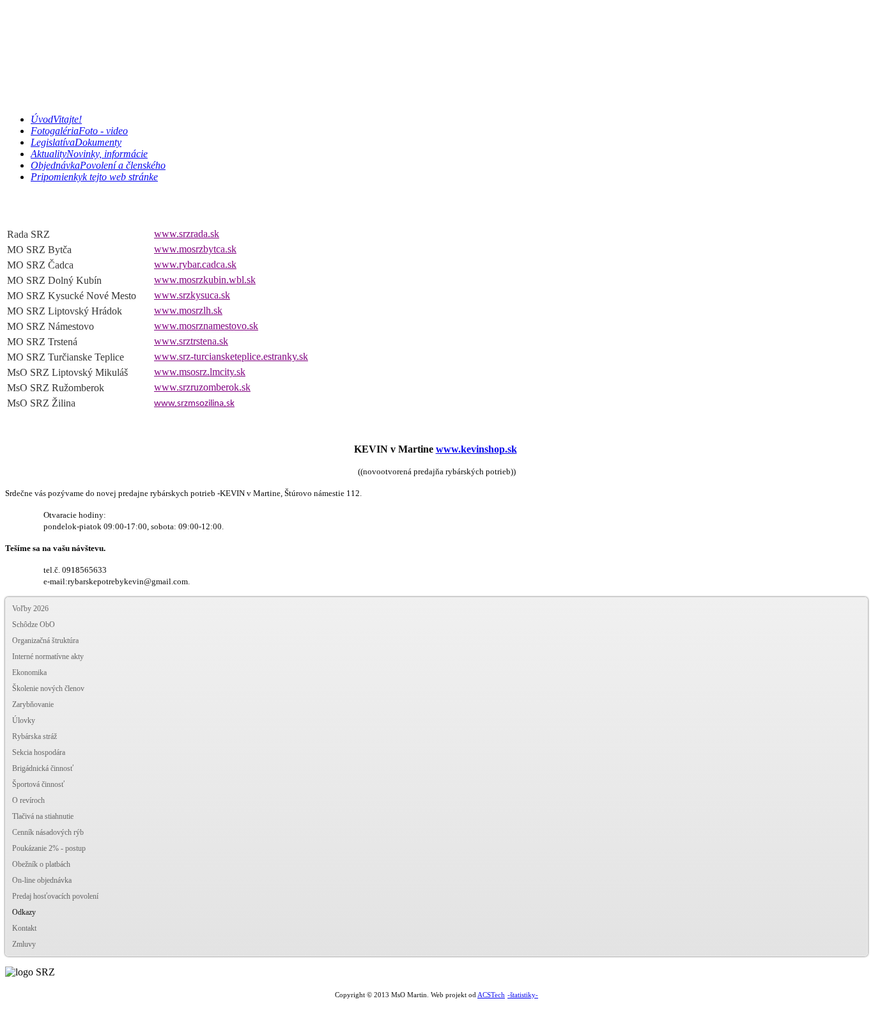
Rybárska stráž (34, 736)
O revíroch (28, 800)
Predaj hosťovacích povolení (55, 896)
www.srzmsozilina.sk (194, 403)
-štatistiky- (522, 994)
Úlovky (23, 720)
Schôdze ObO (33, 624)
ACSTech (491, 994)
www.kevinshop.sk (476, 449)
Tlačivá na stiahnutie (42, 816)
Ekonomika (29, 672)
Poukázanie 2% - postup (49, 848)
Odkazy (24, 912)
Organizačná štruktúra (45, 640)
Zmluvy (24, 944)
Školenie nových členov (48, 688)
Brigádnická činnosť (42, 768)
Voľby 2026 (30, 608)
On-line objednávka (42, 880)
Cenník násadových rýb (48, 832)
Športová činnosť (38, 784)
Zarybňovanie (33, 704)
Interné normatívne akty (48, 656)
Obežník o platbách (41, 864)
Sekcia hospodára (38, 752)
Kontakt (24, 928)
